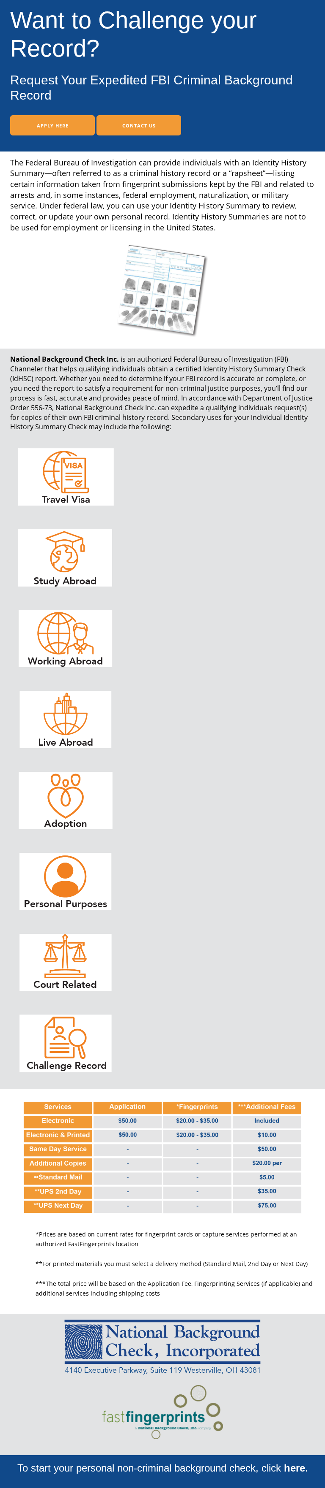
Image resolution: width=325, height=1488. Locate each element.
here (294, 1468)
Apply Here (53, 125)
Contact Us (139, 125)
